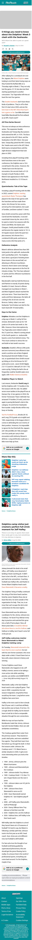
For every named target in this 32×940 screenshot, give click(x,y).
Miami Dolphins (19, 78)
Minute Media (12, 925)
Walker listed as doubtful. (18, 375)
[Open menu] (3, 3)
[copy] (12, 49)
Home (3, 511)
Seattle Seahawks (11, 102)
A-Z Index (4, 920)
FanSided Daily (21, 905)
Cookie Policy (20, 911)
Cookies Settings (22, 920)
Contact (4, 901)
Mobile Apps (5, 905)
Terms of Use (6, 911)
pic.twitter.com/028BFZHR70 (18, 676)
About (3, 898)
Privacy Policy (21, 908)
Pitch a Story (5, 908)
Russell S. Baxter (9, 45)
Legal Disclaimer (7, 915)
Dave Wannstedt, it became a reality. (15, 587)
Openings (19, 898)
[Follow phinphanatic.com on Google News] (27, 448)
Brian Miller (7, 540)
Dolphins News (11, 511)
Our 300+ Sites (21, 901)
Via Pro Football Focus (9, 415)
